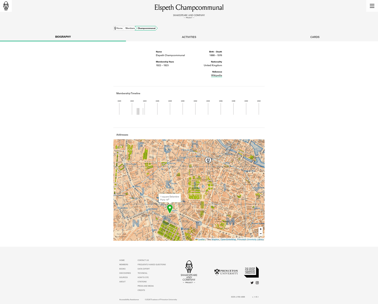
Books (122, 269)
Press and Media (146, 286)
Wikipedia (216, 75)
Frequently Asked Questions (152, 265)
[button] (372, 6)
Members (130, 28)
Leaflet (201, 239)
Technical (143, 273)
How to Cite (143, 277)
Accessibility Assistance (129, 300)
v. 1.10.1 (255, 297)
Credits (141, 290)
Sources (123, 277)
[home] (6, 6)
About (122, 282)
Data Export (144, 269)
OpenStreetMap (228, 239)
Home (120, 28)
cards (315, 37)
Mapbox (215, 239)
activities (189, 37)
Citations (142, 282)
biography (63, 37)
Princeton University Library (250, 239)
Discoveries (125, 273)
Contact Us (143, 260)
